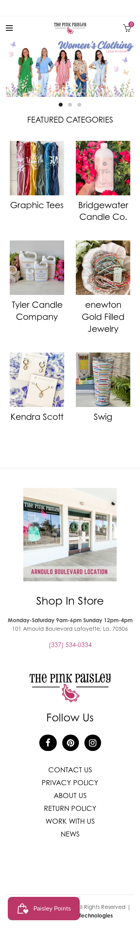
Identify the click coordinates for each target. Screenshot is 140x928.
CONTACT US (70, 770)
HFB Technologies (90, 915)
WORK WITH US (70, 821)
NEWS (70, 834)
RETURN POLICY (70, 808)
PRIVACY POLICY (70, 783)
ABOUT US (70, 795)
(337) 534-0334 (70, 645)
